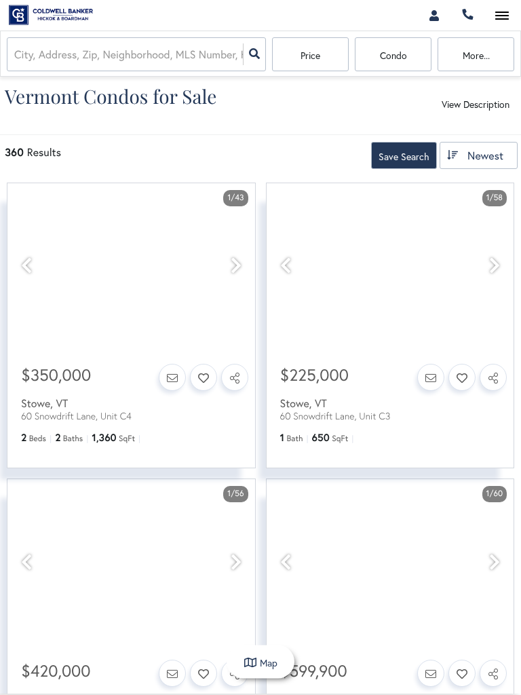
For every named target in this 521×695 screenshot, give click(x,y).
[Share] (234, 377)
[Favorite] (203, 377)
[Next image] (236, 265)
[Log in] (434, 15)
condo (393, 55)
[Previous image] (26, 265)
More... (476, 55)
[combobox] (15, 54)
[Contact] (172, 377)
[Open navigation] (501, 16)
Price (310, 55)
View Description (475, 104)
